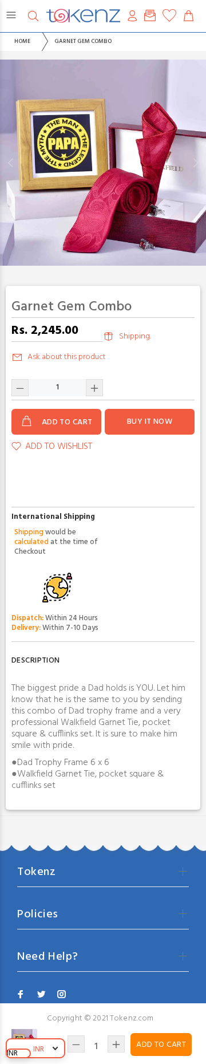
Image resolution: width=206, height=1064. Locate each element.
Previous (11, 163)
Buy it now (149, 421)
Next (195, 163)
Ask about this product (66, 357)
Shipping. (135, 336)
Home (22, 41)
